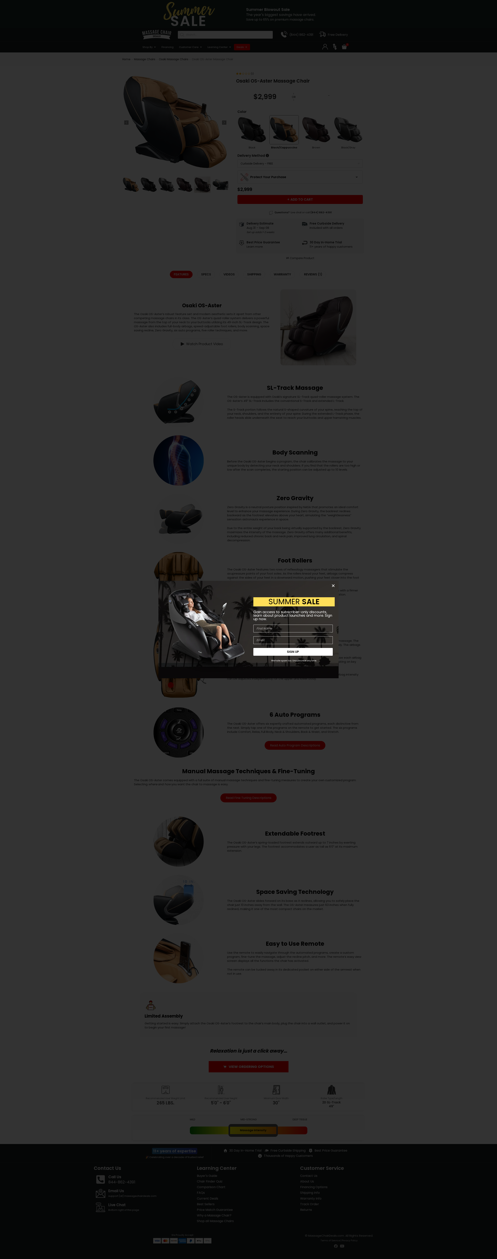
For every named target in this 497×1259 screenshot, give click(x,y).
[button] (333, 586)
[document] (248, 629)
